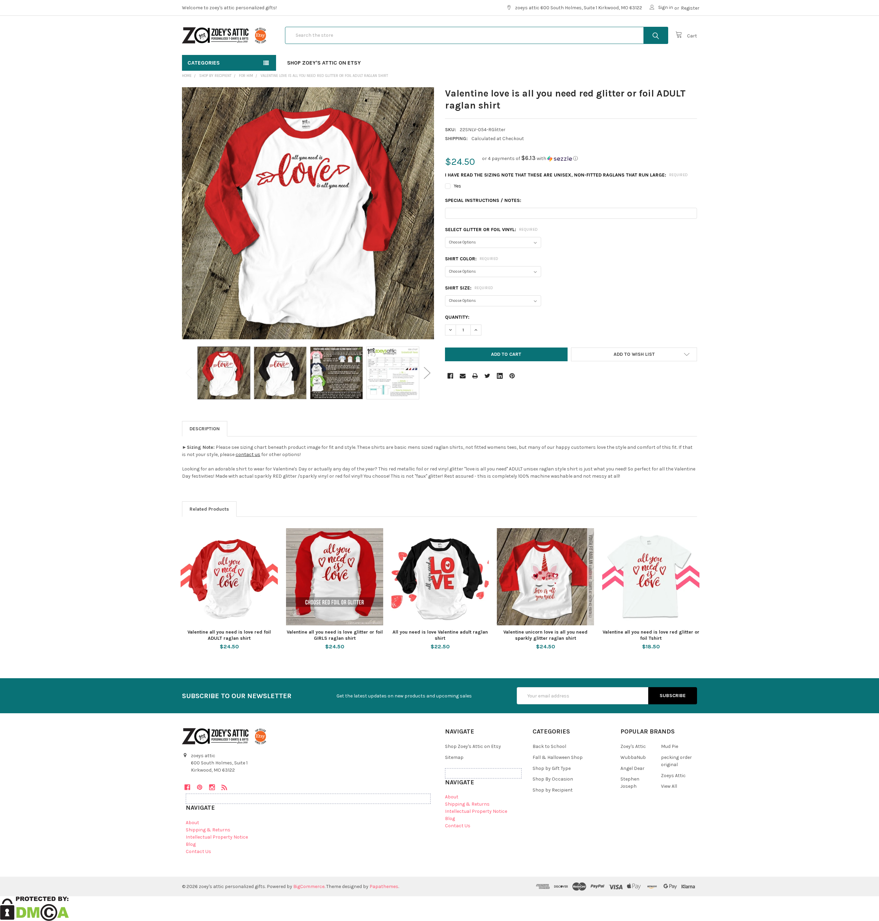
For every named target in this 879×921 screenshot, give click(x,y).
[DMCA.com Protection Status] (34, 908)
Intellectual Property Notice (217, 837)
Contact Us (198, 851)
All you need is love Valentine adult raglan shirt (440, 635)
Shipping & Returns (208, 830)
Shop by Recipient (553, 790)
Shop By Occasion (553, 779)
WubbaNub (633, 757)
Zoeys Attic (673, 775)
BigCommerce (308, 886)
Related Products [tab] (209, 509)
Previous (189, 373)
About (192, 823)
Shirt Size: (469, 288)
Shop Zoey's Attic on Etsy (324, 62)
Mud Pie (669, 746)
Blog (191, 844)
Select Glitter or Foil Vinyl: (491, 229)
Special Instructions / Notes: (483, 200)
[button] (530, 158)
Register (690, 8)
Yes (457, 186)
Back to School (549, 746)
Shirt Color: (472, 259)
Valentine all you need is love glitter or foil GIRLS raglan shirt (335, 635)
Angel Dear (632, 768)
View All (669, 786)
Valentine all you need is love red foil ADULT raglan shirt (229, 635)
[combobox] (476, 35)
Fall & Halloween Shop (558, 757)
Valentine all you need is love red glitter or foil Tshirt (651, 635)
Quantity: (457, 317)
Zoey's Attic (633, 746)
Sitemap (454, 757)
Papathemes (383, 886)
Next (427, 373)
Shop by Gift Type (552, 768)
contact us (248, 454)
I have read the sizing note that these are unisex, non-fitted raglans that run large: (566, 175)
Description (205, 429)
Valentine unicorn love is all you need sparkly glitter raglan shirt (545, 635)
